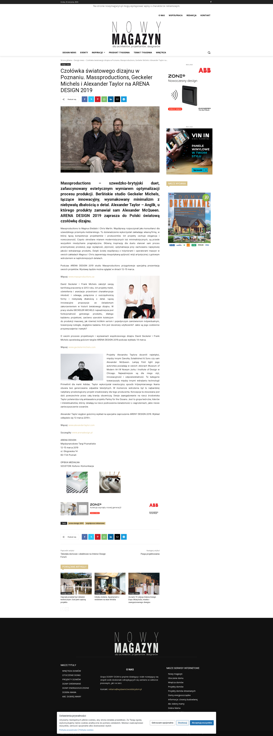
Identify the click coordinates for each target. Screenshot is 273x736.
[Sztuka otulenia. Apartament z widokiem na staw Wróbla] (110, 583)
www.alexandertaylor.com (82, 425)
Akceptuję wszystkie (202, 722)
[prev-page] (62, 609)
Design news (79, 60)
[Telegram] (124, 99)
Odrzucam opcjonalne (162, 722)
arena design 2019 (76, 523)
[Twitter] (91, 99)
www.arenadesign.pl (82, 432)
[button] (209, 52)
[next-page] (67, 609)
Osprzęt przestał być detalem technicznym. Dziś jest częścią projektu (73, 599)
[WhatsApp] (104, 99)
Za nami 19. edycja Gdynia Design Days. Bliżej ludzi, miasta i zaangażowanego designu (142, 599)
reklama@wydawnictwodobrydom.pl (125, 689)
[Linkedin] (111, 99)
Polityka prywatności (68, 730)
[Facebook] (210, 2)
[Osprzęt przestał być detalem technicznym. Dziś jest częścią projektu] (76, 583)
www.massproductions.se (81, 276)
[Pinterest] (98, 99)
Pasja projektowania (150, 554)
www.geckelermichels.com (82, 347)
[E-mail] (117, 99)
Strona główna (66, 60)
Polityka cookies (86, 730)
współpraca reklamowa (95, 523)
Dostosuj (182, 722)
